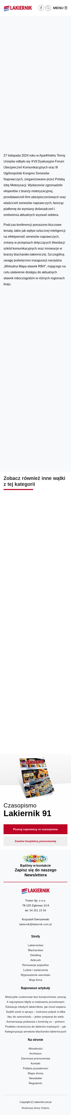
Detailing (35, 955)
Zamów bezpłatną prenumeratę (35, 841)
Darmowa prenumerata (35, 1058)
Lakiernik (40, 143)
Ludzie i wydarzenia (58, 143)
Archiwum (35, 1053)
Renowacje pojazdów (35, 965)
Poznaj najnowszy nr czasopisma (35, 829)
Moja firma (35, 979)
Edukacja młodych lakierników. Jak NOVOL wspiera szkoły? (35, 553)
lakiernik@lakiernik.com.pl (35, 924)
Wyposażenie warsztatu (35, 974)
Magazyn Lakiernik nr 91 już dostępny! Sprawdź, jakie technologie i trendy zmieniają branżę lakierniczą (35, 728)
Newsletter (35, 866)
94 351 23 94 (38, 910)
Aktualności (35, 1048)
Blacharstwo (35, 950)
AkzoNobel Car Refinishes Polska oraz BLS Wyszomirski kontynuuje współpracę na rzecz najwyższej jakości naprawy (35, 639)
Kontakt (35, 1063)
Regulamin (35, 1083)
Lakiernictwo (35, 945)
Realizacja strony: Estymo (35, 1108)
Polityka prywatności (35, 1068)
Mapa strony (35, 1073)
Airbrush (35, 960)
